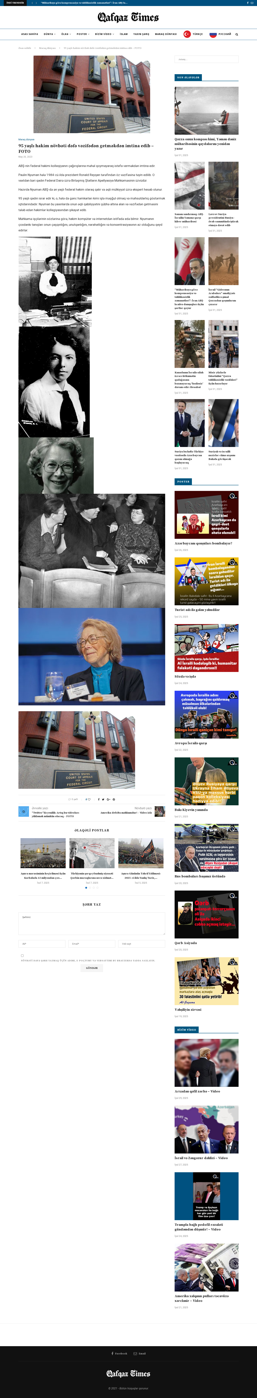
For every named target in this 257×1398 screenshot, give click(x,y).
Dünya (48, 34)
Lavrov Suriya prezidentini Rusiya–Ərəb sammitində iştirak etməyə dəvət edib (223, 220)
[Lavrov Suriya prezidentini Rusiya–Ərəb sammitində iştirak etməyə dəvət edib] (223, 186)
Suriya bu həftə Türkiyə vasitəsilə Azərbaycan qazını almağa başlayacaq (189, 457)
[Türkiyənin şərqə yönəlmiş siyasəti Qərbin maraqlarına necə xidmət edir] (92, 853)
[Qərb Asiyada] (207, 914)
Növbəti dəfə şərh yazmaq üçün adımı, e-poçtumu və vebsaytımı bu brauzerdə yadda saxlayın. (88, 960)
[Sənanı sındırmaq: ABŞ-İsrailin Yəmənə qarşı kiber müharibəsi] (190, 186)
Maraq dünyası (166, 34)
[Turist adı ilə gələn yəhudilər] (207, 581)
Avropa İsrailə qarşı (191, 743)
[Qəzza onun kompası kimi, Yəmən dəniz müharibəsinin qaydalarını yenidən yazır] (207, 111)
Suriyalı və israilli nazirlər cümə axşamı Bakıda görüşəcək (221, 455)
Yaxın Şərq (141, 34)
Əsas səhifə (29, 34)
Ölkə (64, 34)
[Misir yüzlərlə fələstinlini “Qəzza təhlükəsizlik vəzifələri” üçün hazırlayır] (223, 344)
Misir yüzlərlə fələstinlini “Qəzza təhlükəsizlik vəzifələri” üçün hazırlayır (222, 378)
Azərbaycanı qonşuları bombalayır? (203, 543)
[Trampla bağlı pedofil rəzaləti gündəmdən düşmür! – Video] (207, 1196)
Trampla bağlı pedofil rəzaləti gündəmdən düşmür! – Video (199, 1227)
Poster (82, 34)
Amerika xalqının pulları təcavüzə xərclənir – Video (202, 1298)
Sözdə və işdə (185, 676)
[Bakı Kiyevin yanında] (207, 781)
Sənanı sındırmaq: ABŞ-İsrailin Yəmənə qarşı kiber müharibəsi (189, 218)
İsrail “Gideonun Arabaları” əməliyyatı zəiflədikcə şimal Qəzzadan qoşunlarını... (86, 3)
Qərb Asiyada (186, 943)
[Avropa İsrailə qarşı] (207, 715)
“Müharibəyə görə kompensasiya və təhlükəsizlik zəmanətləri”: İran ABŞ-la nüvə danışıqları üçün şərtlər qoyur (189, 299)
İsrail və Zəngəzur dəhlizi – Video (201, 1158)
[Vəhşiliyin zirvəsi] (207, 981)
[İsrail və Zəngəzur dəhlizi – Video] (207, 1129)
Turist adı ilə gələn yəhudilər (197, 610)
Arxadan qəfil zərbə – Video (197, 1091)
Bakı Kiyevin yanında (191, 810)
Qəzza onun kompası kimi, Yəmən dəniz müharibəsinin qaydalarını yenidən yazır (205, 144)
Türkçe (197, 34)
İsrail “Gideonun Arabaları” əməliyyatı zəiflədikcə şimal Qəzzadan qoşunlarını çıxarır (222, 297)
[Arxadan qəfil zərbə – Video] (207, 1063)
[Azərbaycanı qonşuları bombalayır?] (207, 515)
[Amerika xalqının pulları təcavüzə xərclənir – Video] (207, 1268)
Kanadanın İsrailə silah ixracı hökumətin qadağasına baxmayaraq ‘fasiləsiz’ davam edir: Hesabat (189, 380)
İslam (124, 34)
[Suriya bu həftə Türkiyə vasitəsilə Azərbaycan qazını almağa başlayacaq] (190, 423)
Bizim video (103, 34)
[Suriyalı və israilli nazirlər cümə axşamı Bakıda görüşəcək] (223, 423)
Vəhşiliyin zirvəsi (188, 1010)
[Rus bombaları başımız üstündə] (207, 848)
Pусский (224, 34)
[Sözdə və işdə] (207, 648)
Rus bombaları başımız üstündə (200, 876)
